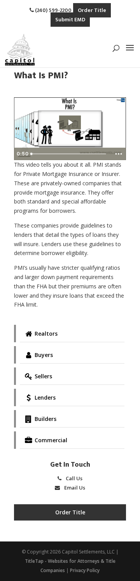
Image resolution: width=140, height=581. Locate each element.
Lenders (44, 397)
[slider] (69, 154)
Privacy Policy (85, 570)
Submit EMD (70, 19)
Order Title (92, 10)
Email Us (74, 487)
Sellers (42, 376)
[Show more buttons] (118, 154)
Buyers (43, 355)
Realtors (45, 333)
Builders (44, 418)
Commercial (50, 440)
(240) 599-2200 (53, 10)
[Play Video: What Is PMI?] (70, 122)
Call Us (73, 478)
